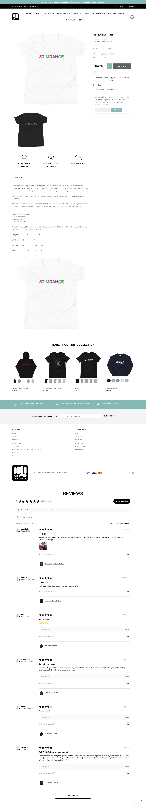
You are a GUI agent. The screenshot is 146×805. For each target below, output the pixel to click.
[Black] (15, 380)
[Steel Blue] (64, 380)
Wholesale (70, 20)
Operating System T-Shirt (52, 388)
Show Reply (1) (45, 629)
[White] (24, 380)
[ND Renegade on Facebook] (129, 473)
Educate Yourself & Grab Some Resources (103, 13)
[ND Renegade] (21, 473)
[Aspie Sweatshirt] (120, 367)
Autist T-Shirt (79, 388)
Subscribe (109, 416)
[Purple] (28, 380)
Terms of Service (80, 446)
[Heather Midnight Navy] (51, 380)
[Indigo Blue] (127, 380)
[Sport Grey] (122, 380)
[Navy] (118, 380)
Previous (7, 370)
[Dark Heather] (113, 380)
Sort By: (113, 523)
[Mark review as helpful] (127, 554)
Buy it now (122, 66)
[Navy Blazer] (19, 380)
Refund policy (79, 449)
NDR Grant (77, 13)
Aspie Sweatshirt (112, 388)
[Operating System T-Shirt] (57, 367)
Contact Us (79, 437)
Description (19, 177)
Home (28, 13)
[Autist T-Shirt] (89, 367)
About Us (48, 13)
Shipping (96, 41)
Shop (37, 13)
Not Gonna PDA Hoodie (20, 388)
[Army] (55, 380)
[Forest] (91, 380)
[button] (55, 501)
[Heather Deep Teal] (60, 380)
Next (138, 370)
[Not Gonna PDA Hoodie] (26, 367)
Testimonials (62, 13)
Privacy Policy (79, 443)
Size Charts (78, 440)
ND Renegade (49, 472)
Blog (81, 20)
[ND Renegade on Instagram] (133, 473)
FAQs (76, 433)
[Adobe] (33, 380)
